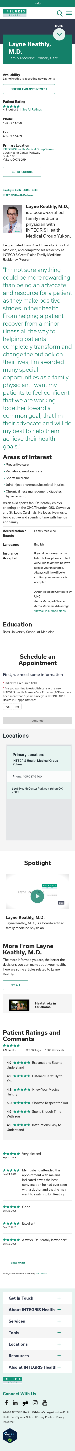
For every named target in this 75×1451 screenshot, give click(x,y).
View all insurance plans (50, 610)
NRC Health (41, 1273)
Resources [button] (19, 1355)
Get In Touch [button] (21, 1298)
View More (18, 1262)
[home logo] (12, 14)
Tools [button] (14, 1332)
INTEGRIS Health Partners (18, 195)
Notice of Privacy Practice (40, 1417)
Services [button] (17, 1321)
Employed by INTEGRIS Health (20, 190)
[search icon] (61, 13)
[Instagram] (35, 1402)
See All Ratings (32, 109)
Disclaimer (8, 1421)
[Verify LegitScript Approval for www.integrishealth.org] (10, 1435)
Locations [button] (18, 1344)
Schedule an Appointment (29, 89)
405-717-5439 (12, 136)
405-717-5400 (12, 122)
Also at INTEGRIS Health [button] (33, 1367)
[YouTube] (44, 1402)
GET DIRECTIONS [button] (22, 172)
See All (15, 985)
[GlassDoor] (25, 1402)
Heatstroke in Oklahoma (45, 1005)
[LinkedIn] (15, 1402)
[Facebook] (6, 1402)
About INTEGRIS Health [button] (32, 1309)
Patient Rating (14, 101)
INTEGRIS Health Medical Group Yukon (28, 149)
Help (37, 3)
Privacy (60, 1417)
